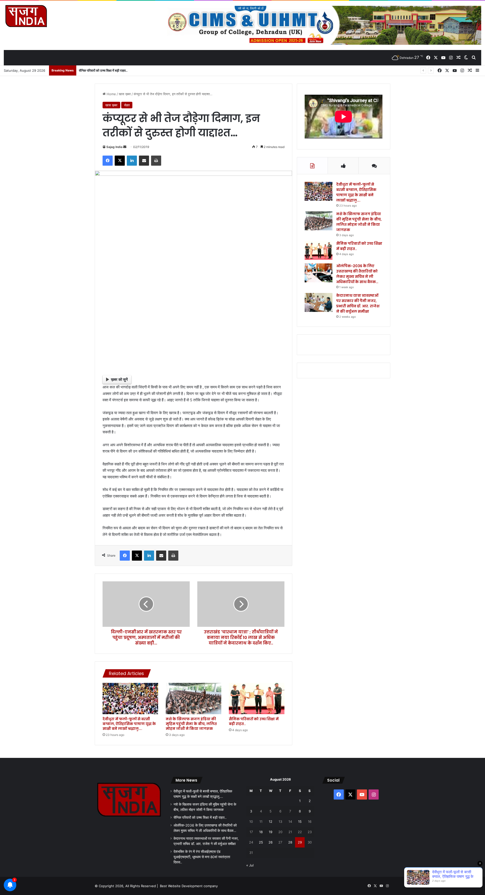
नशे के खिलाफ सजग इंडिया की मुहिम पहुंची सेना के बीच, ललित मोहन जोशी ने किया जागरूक (191, 723)
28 (290, 842)
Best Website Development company (189, 886)
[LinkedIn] (132, 161)
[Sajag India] (26, 16)
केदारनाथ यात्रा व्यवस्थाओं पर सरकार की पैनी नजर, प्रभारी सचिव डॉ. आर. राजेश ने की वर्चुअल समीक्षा (357, 303)
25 (261, 842)
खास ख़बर (125, 94)
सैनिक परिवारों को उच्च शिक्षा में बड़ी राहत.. (103, 70)
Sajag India (114, 147)
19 (270, 832)
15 (300, 821)
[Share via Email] (144, 161)
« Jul (250, 865)
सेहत (127, 105)
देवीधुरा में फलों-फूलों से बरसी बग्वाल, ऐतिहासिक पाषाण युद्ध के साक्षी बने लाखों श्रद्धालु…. (129, 723)
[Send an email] (124, 147)
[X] (120, 161)
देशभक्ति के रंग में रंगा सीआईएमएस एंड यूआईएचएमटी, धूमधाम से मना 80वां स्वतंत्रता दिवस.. (202, 857)
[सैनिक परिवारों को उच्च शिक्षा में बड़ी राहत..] (256, 698)
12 (270, 821)
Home (111, 94)
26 (271, 842)
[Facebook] (108, 161)
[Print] (156, 161)
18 (261, 832)
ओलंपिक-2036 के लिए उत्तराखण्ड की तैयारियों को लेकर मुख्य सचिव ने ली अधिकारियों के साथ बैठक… (357, 273)
